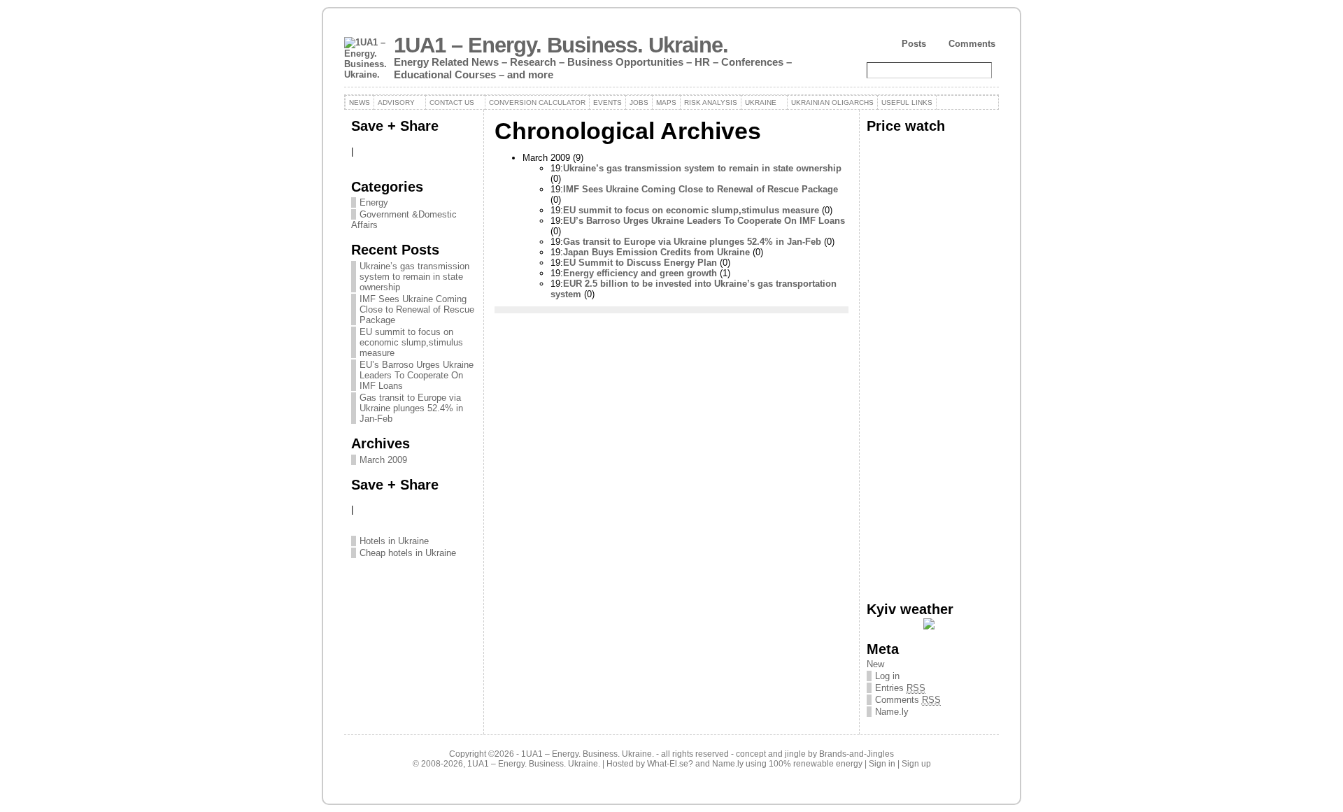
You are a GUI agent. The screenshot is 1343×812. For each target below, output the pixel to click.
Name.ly (892, 711)
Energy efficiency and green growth (640, 273)
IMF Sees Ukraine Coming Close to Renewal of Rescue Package (417, 309)
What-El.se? (670, 764)
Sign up (916, 764)
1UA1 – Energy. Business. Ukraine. (561, 45)
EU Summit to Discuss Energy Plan (640, 262)
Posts (914, 43)
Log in (887, 676)
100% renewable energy (815, 764)
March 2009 (383, 460)
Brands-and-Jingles (856, 754)
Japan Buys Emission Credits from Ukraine (656, 252)
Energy (374, 202)
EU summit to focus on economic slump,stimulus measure (411, 342)
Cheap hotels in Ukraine (408, 553)
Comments (971, 43)
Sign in (882, 764)
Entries (900, 688)
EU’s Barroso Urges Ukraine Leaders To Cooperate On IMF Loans (417, 375)
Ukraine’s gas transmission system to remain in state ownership (414, 276)
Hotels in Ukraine (394, 541)
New (875, 664)
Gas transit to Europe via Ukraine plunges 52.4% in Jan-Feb (411, 408)
